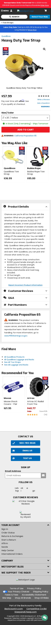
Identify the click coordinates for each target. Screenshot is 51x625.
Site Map (6, 597)
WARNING (45, 106)
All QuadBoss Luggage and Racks (19, 359)
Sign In (4, 529)
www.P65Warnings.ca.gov (15, 335)
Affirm (4, 543)
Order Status (8, 532)
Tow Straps (8, 22)
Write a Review (43, 99)
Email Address (13, 471)
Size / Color (7, 112)
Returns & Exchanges (12, 536)
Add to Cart (25, 129)
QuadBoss (6, 36)
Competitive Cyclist (36, 608)
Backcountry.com (13, 608)
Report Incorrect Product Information (25, 285)
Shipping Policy (40, 591)
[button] (26, 117)
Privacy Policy (34, 588)
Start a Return (8, 539)
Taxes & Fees (11, 594)
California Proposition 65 (25, 135)
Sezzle (4, 546)
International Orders (11, 553)
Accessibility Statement (34, 594)
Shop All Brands (23, 597)
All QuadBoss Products (14, 357)
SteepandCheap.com (26, 611)
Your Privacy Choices (18, 591)
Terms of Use (16, 588)
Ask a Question (43, 103)
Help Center (7, 550)
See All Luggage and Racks (16, 364)
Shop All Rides (42, 597)
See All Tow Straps (12, 362)
